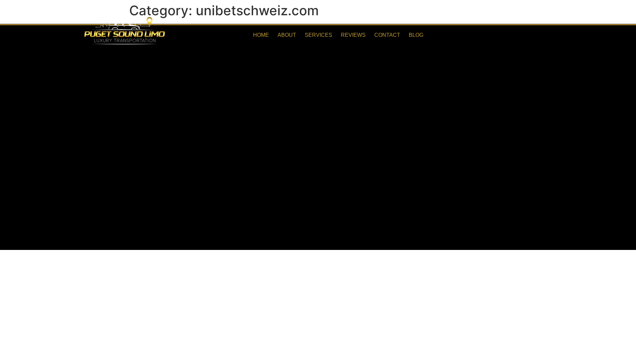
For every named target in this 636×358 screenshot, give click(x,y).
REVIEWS (353, 35)
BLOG (416, 35)
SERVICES (318, 35)
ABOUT (287, 35)
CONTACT (387, 35)
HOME (261, 35)
